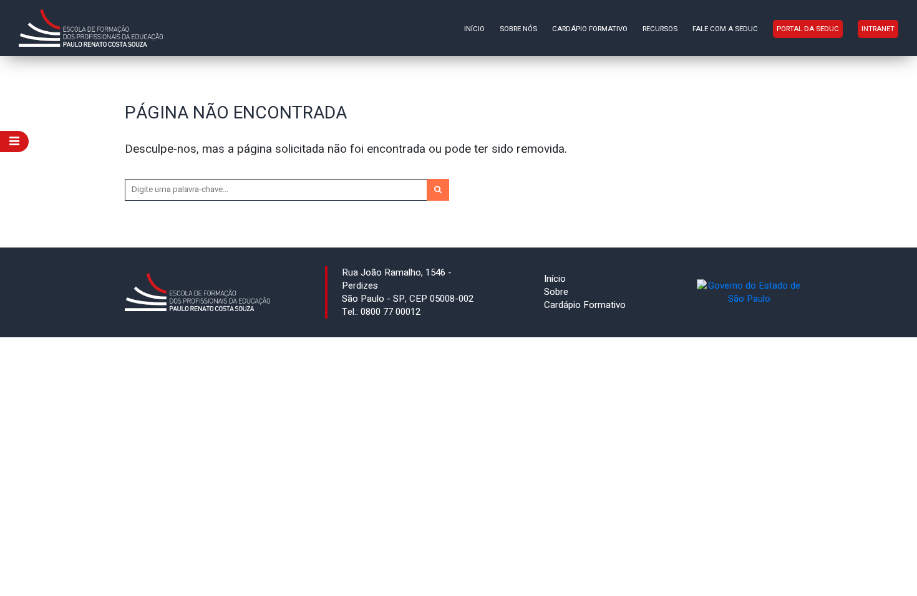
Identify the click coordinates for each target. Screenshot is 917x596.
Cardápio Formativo (590, 29)
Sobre (556, 292)
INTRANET (878, 29)
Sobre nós (518, 29)
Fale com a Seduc (725, 29)
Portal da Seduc (808, 29)
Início (474, 29)
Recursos (660, 29)
